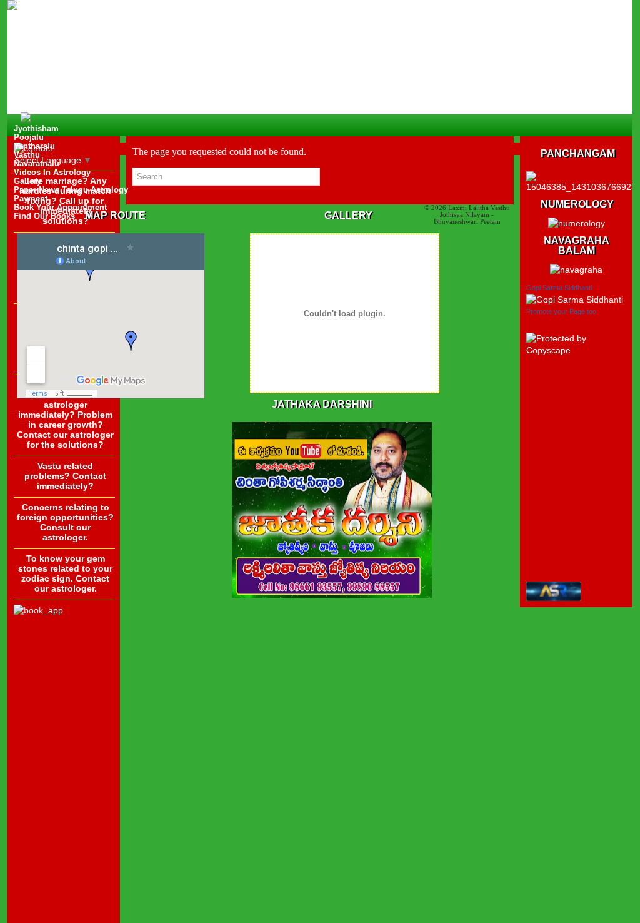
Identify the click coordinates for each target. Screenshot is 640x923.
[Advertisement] (64, 729)
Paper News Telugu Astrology (71, 189)
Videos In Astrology (52, 172)
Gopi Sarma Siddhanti (559, 287)
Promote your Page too (561, 311)
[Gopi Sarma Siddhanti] (574, 300)
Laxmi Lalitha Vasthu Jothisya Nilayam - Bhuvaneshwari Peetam (472, 214)
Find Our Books (44, 216)
